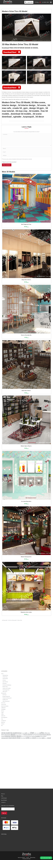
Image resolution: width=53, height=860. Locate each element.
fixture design (27, 734)
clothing (38, 733)
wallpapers (3, 707)
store (34, 738)
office (42, 736)
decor (3, 734)
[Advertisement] (11, 647)
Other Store (5, 691)
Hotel (2, 736)
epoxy (22, 734)
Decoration (8, 734)
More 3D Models (8, 172)
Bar (2, 725)
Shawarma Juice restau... (26, 612)
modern (37, 736)
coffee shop (47, 733)
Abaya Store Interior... (26, 279)
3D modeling (14, 733)
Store (2, 673)
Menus (2, 710)
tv (46, 738)
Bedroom (3, 722)
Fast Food (4, 694)
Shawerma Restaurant (7, 698)
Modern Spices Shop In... (26, 446)
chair (32, 732)
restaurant (4, 738)
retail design (12, 738)
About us (3, 793)
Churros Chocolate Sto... (26, 335)
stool (30, 738)
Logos (2, 712)
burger (23, 733)
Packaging (3, 709)
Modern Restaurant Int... (26, 556)
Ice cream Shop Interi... (26, 501)
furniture (37, 734)
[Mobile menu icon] (51, 2)
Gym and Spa (5, 681)
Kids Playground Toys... (26, 224)
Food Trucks (3, 704)
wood (49, 738)
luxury (30, 736)
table (43, 738)
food (33, 734)
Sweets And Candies (7, 688)
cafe (25, 733)
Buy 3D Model (4, 800)
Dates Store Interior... (26, 390)
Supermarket (5, 678)
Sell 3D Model (4, 798)
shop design (23, 738)
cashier (28, 733)
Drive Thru (3, 702)
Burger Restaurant (6, 696)
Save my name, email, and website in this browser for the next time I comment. (17, 159)
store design (38, 738)
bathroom (3, 715)
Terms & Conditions (21, 857)
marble (33, 736)
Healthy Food (5, 699)
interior (7, 736)
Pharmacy (5, 683)
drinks (20, 734)
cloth (35, 733)
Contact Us (3, 802)
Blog (2, 796)
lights (24, 736)
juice (22, 736)
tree (45, 738)
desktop (17, 734)
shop (18, 738)
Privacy (27, 857)
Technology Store (6, 689)
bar (20, 733)
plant (44, 736)
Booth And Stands (4, 706)
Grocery (4, 680)
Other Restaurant (6, 701)
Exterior (2, 723)
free (2, 719)
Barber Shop (5, 686)
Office (2, 714)
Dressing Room (4, 717)
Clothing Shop (5, 675)
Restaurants (3, 693)
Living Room (3, 720)
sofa (27, 737)
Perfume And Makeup (7, 685)
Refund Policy (32, 857)
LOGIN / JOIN (46, 2)
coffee (41, 733)
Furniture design (45, 734)
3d (2, 733)
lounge (27, 736)
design (13, 734)
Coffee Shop (5, 676)
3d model (6, 733)
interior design (16, 736)
